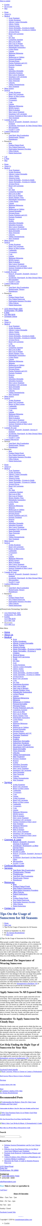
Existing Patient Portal (16, 145)
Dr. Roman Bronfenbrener (16, 933)
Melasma (12, 55)
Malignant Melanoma (16, 53)
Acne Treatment (14, 18)
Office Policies (14, 151)
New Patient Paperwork (17, 147)
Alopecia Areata (14, 26)
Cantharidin (13, 98)
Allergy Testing (14, 24)
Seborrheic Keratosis (16, 73)
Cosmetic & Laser (10, 120)
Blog (10, 143)
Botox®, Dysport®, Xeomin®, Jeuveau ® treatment (24, 843)
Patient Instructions (15, 153)
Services (8, 868)
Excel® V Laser (14, 129)
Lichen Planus (13, 49)
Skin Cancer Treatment (16, 75)
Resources (9, 882)
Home (6, 12)
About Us (7, 14)
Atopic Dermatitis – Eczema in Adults (21, 28)
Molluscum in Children (16, 57)
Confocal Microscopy (11, 131)
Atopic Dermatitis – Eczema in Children (22, 30)
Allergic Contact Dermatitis (18, 22)
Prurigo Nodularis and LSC (18, 63)
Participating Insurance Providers (20, 149)
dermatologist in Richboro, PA (27, 983)
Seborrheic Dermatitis (16, 71)
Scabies (11, 69)
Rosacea (11, 67)
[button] (21, 628)
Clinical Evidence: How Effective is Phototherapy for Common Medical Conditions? (22, 1158)
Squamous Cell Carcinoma (18, 77)
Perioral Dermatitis (15, 59)
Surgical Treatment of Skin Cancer (20, 116)
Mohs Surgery (9, 88)
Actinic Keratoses (15, 20)
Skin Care (9, 935)
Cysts (10, 36)
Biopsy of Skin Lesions (17, 96)
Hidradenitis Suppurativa (17, 47)
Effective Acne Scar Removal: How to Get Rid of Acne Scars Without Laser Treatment (21, 1150)
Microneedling (14, 127)
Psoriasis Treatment (15, 65)
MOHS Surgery (14, 108)
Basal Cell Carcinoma (16, 34)
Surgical (7, 90)
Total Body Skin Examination (19, 135)
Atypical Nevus (14, 32)
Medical (7, 16)
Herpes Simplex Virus (16, 45)
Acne (15, 639)
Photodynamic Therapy (17, 137)
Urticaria (12, 83)
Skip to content (5, 1)
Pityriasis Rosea (14, 61)
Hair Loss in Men (15, 41)
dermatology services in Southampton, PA (14, 1058)
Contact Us (9, 908)
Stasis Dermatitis (14, 79)
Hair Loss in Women (16, 43)
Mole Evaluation (14, 110)
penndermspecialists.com (23, 1219)
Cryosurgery (13, 100)
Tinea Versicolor (14, 81)
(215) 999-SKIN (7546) (10, 1176)
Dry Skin (12, 38)
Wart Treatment (14, 86)
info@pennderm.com (8, 1182)
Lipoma (11, 51)
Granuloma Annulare (16, 40)
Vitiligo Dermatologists (16, 84)
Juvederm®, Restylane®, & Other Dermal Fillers (25, 126)
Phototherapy (13, 139)
